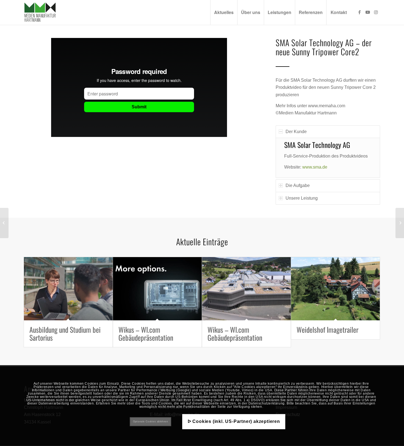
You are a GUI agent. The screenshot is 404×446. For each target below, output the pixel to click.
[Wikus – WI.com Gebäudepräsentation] (157, 288)
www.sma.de (314, 167)
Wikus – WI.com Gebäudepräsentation (145, 333)
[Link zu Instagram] (376, 12)
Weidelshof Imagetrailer (327, 329)
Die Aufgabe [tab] (298, 185)
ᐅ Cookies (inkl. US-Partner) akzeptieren (234, 421)
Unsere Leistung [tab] (302, 198)
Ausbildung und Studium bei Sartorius (65, 333)
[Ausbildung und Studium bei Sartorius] (68, 288)
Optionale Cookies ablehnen (150, 421)
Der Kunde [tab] (296, 131)
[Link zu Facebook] (359, 12)
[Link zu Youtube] (368, 12)
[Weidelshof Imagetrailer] (335, 288)
